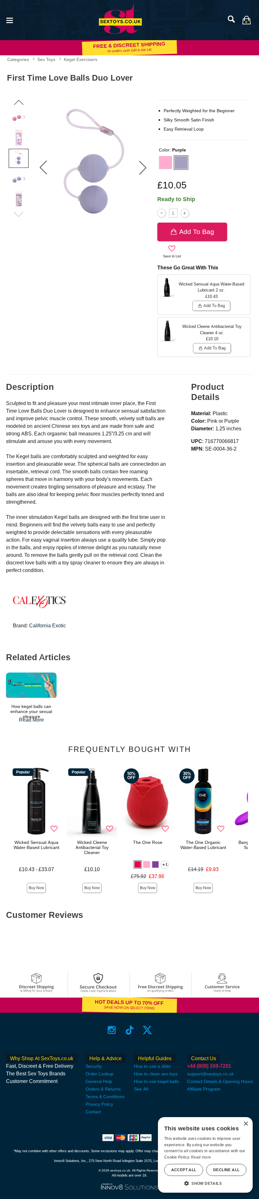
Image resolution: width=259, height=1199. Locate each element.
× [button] (245, 1124)
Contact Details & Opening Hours (220, 1081)
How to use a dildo (152, 1066)
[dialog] (205, 1155)
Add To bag (196, 232)
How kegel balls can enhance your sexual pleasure (31, 711)
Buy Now (36, 888)
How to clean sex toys (156, 1074)
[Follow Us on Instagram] (111, 1030)
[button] (9, 19)
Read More (31, 720)
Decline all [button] (226, 1170)
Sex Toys (46, 59)
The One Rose (147, 842)
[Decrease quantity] (161, 213)
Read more (201, 1157)
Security (94, 1066)
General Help (99, 1081)
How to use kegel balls (156, 1081)
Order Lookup (99, 1074)
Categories (18, 59)
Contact (93, 1112)
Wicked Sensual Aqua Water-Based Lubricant (36, 844)
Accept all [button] (183, 1170)
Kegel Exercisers (80, 59)
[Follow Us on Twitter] (147, 1030)
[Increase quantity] (185, 213)
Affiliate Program (203, 1089)
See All (141, 1089)
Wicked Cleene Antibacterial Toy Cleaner (92, 847)
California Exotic (47, 626)
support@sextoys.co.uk (210, 1074)
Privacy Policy (99, 1104)
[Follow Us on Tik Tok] (129, 1030)
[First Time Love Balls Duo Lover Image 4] (93, 167)
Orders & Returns (103, 1089)
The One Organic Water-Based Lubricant (203, 844)
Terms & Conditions (105, 1096)
